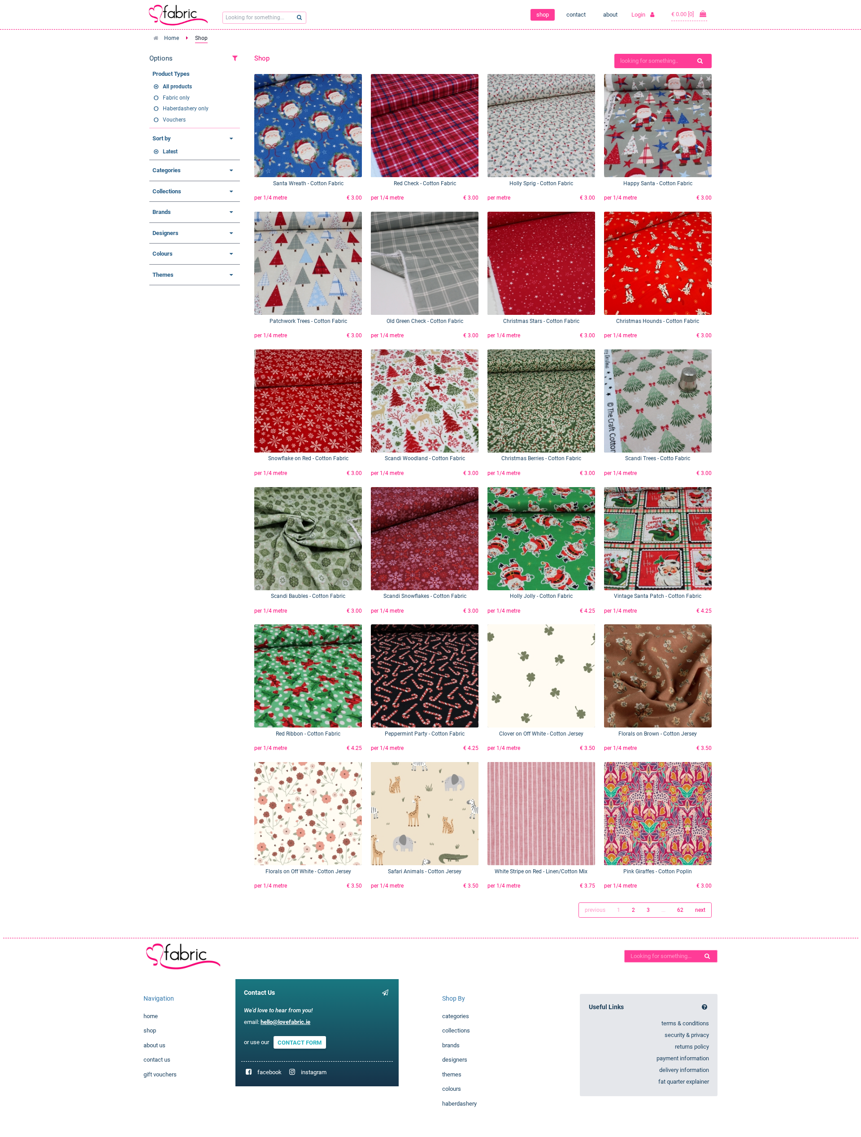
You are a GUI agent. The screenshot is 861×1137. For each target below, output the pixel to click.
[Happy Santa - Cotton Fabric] (658, 125)
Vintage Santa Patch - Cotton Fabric (657, 596)
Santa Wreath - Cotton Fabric (308, 183)
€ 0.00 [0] (683, 14)
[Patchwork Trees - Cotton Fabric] (308, 263)
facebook (269, 1072)
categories (455, 1016)
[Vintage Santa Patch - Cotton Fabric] (658, 538)
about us (154, 1045)
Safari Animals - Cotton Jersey (424, 871)
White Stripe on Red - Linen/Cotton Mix (541, 871)
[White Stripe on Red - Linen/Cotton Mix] (541, 813)
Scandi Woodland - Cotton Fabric (425, 458)
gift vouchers (160, 1074)
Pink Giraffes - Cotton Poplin (657, 871)
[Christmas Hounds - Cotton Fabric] (658, 263)
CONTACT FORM (300, 1042)
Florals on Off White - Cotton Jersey (308, 871)
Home (171, 38)
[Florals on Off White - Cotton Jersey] (308, 813)
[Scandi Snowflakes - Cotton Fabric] (424, 538)
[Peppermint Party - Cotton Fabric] (424, 676)
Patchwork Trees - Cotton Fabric (308, 321)
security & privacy (687, 1035)
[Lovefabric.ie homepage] (182, 14)
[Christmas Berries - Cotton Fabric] (541, 401)
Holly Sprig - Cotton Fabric (541, 183)
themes (451, 1074)
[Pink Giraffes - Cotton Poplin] (658, 813)
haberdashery (459, 1103)
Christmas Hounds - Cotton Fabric (657, 321)
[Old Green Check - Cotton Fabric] (424, 263)
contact (576, 14)
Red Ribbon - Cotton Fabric (308, 734)
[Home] (178, 956)
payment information (683, 1058)
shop (542, 14)
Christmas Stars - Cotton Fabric (541, 321)
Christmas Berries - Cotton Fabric (541, 458)
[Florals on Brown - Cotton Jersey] (658, 676)
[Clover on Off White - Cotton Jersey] (541, 676)
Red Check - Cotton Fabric (425, 183)
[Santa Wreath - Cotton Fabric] (308, 125)
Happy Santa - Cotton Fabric (657, 183)
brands (451, 1045)
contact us (157, 1059)
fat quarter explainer (683, 1081)
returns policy (692, 1046)
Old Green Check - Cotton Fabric (425, 321)
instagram (313, 1072)
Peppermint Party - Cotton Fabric (425, 734)
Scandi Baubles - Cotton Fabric (308, 596)
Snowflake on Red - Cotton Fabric (308, 458)
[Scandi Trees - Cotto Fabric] (658, 401)
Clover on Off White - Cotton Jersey (541, 734)
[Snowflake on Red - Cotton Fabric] (308, 401)
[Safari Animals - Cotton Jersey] (424, 813)
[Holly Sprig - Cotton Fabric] (541, 125)
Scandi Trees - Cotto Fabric (657, 458)
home (151, 1016)
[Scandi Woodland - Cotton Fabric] (424, 401)
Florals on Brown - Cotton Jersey (657, 734)
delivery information (684, 1070)
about (610, 14)
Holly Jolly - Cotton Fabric (541, 596)
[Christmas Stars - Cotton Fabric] (541, 263)
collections (456, 1030)
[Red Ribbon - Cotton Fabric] (308, 676)
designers (454, 1059)
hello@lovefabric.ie (285, 1022)
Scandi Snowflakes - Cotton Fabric (424, 596)
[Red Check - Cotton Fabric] (424, 125)
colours (451, 1088)
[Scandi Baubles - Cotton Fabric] (308, 538)
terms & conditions (685, 1023)
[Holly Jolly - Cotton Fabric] (541, 538)
